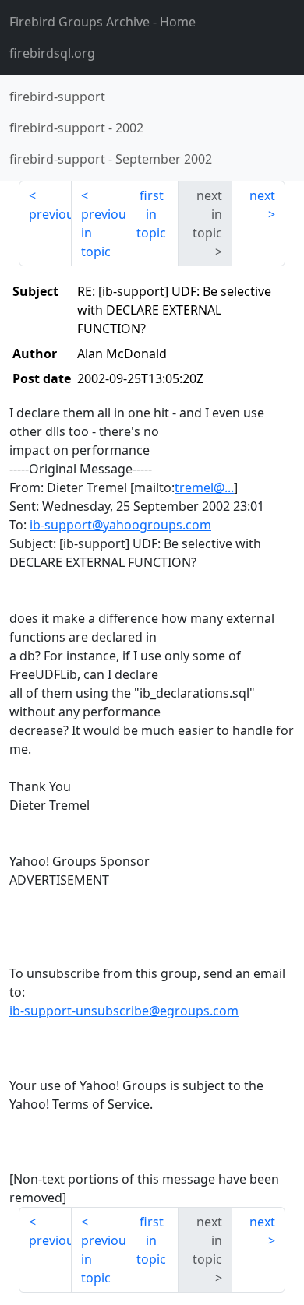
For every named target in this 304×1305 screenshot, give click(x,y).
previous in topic (103, 233)
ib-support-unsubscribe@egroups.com (124, 1010)
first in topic (151, 214)
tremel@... (204, 487)
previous (50, 214)
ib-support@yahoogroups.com (120, 524)
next (262, 195)
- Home (102, 21)
